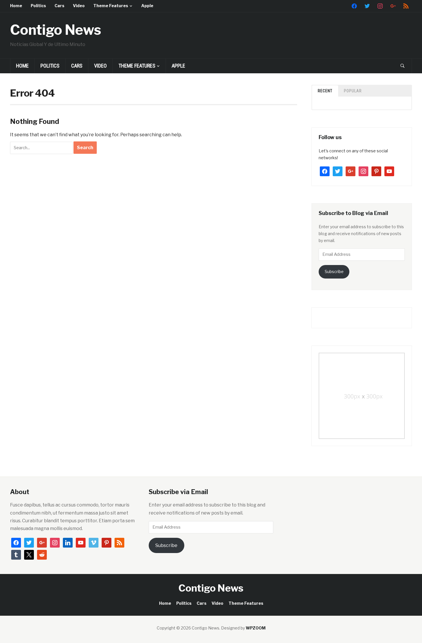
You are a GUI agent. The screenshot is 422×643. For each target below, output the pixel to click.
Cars (59, 5)
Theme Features (110, 5)
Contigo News (55, 30)
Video (79, 5)
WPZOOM (256, 627)
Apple (147, 5)
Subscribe (334, 271)
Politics (38, 5)
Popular (353, 91)
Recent (325, 91)
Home (16, 5)
